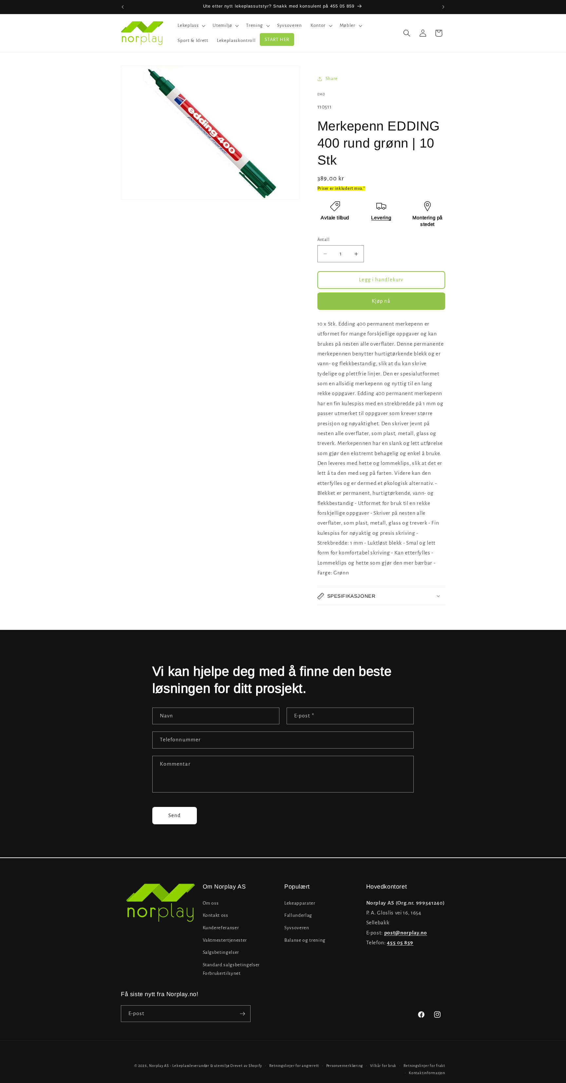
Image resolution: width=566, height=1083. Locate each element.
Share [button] (332, 78)
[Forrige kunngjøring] (123, 7)
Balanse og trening (305, 939)
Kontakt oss (215, 915)
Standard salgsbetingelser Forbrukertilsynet (231, 969)
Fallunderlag (298, 915)
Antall (323, 239)
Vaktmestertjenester (225, 939)
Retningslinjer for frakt (424, 1066)
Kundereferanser (221, 927)
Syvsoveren (296, 927)
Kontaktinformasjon (427, 1072)
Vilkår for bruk (383, 1066)
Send (174, 815)
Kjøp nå (381, 301)
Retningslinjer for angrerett (294, 1066)
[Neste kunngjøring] (443, 7)
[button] (190, 25)
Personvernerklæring (344, 1066)
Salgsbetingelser (221, 952)
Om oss (211, 902)
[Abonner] (242, 1013)
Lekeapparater (299, 902)
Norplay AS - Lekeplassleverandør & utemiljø (189, 1066)
